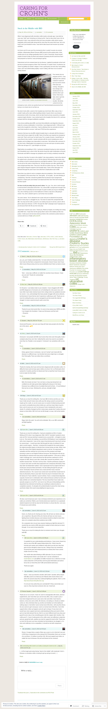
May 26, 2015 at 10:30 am (25, 32)
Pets (83, 268)
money (77, 266)
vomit (83, 284)
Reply (21, 267)
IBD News (74, 186)
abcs (78, 214)
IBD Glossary (52, 18)
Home (21, 18)
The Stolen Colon (77, 300)
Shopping (84, 275)
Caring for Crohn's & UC (79, 312)
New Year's (82, 266)
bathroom (72, 217)
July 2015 (75, 98)
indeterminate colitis (76, 257)
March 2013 (76, 132)
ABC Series (75, 161)
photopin (39, 100)
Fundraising (85, 245)
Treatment (74, 202)
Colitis (73, 227)
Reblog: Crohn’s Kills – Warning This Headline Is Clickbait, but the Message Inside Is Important (80, 80)
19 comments (49, 32)
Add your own (34, 251)
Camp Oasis (75, 168)
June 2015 (75, 100)
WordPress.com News (78, 315)
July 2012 (75, 150)
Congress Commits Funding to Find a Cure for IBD (79, 59)
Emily (23, 333)
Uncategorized (75, 204)
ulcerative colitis (76, 282)
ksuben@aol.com (29, 558)
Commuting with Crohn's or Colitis (80, 62)
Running (79, 275)
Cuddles (32, 100)
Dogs (78, 245)
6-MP (71, 214)
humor (71, 253)
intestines (79, 263)
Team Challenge (76, 200)
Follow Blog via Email (76, 30)
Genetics (74, 184)
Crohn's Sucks (21, 238)
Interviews (74, 188)
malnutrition (83, 264)
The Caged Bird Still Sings (79, 298)
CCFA (48, 236)
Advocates (29, 236)
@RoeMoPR (36, 216)
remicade (73, 273)
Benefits (77, 217)
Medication (74, 193)
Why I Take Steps (76, 76)
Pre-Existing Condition (80, 270)
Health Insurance (79, 251)
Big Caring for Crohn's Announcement (77, 66)
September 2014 (77, 109)
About (29, 18)
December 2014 (77, 105)
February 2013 (76, 134)
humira (86, 250)
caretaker (85, 219)
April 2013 (75, 130)
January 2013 (76, 136)
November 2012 (77, 141)
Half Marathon (85, 247)
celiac (71, 225)
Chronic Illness (78, 225)
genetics (72, 247)
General (35, 236)
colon (77, 227)
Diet (73, 175)
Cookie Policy (41, 705)
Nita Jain (24, 284)
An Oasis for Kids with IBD (78, 56)
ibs (75, 255)
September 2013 (77, 121)
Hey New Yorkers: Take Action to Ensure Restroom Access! (80, 70)
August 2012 (76, 148)
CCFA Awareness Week (78, 173)
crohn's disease (59, 236)
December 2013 (77, 116)
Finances (74, 177)
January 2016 (76, 96)
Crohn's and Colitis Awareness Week (79, 232)
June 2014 (75, 112)
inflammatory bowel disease (35, 238)
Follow (76, 46)
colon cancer (83, 227)
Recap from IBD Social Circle (57, 247)
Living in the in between (78, 73)
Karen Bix (25, 429)
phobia (86, 268)
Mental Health (75, 195)
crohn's (52, 236)
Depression (73, 245)
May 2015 (75, 103)
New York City (53, 238)
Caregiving (74, 170)
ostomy (79, 268)
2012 (74, 214)
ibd (26, 238)
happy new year (74, 249)
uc (58, 238)
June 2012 (75, 152)
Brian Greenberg (77, 302)
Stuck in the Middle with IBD (79, 86)
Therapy (86, 277)
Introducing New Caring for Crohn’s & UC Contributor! (32, 247)
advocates (43, 236)
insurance (73, 263)
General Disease (76, 182)
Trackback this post (23, 692)
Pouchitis (72, 270)
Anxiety (86, 216)
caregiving (79, 219)
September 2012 (77, 145)
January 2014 (76, 114)
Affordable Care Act (77, 166)
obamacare (73, 268)
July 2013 (75, 125)
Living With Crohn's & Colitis (80, 310)
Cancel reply (39, 662)
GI (76, 247)
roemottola (39, 32)
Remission (79, 273)
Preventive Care (74, 271)
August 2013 (76, 123)
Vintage (79, 284)
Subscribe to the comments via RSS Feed (42, 692)
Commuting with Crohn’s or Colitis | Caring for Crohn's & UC (39, 646)
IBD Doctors (39, 18)
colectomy (85, 225)
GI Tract (79, 247)
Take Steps (75, 197)
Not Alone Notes (77, 293)
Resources (65, 22)
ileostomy (79, 255)
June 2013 (75, 127)
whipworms (72, 286)
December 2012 (77, 139)
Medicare (72, 266)
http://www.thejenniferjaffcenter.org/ (34, 581)
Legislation (74, 191)
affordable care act (76, 216)
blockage (81, 217)
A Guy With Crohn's (78, 305)
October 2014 (76, 107)
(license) (44, 100)
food (81, 245)
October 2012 (76, 143)
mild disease (46, 238)
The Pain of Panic (77, 295)
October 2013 (76, 118)
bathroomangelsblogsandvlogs (80, 307)
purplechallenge (83, 272)
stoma (71, 277)
